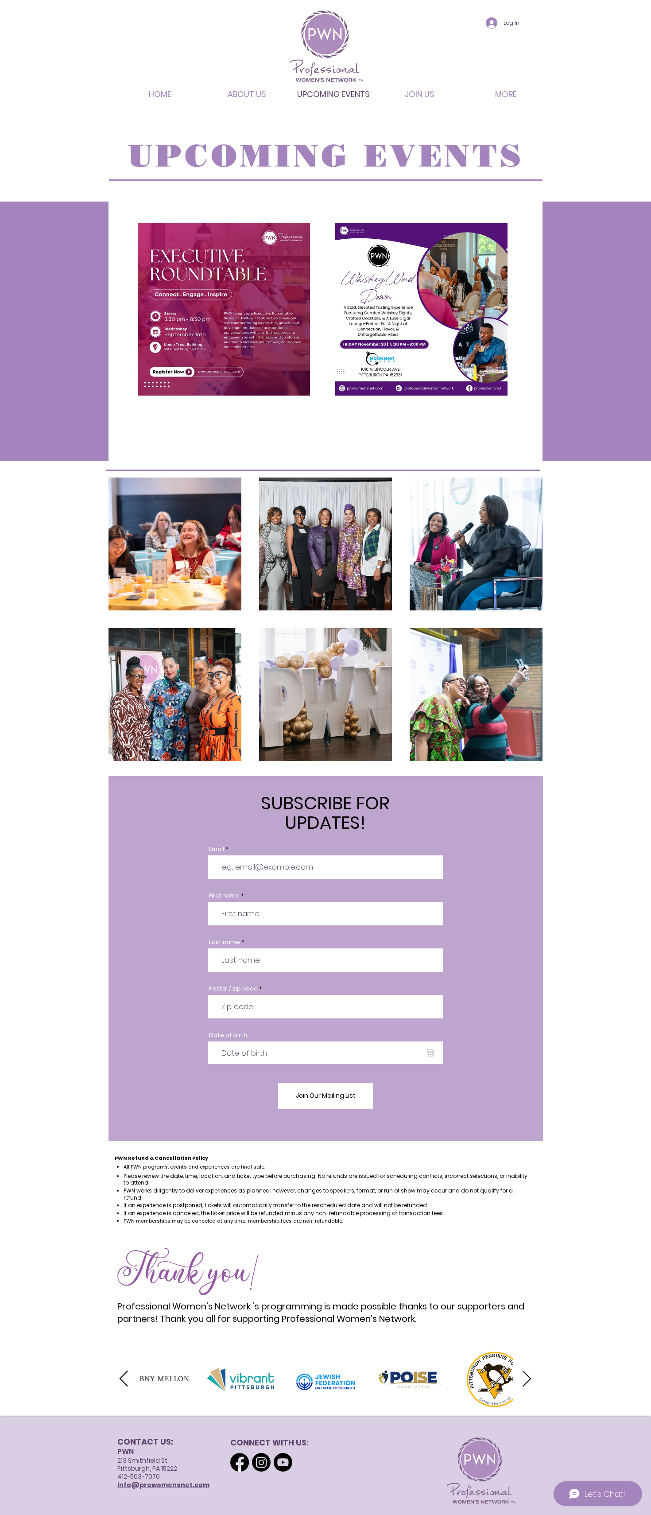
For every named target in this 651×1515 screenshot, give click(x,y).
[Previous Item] (124, 1379)
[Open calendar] (430, 1053)
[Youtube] (283, 1462)
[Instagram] (261, 1462)
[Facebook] (239, 1462)
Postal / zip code (233, 988)
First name (224, 895)
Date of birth (228, 1035)
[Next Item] (527, 1379)
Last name (224, 942)
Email (216, 849)
